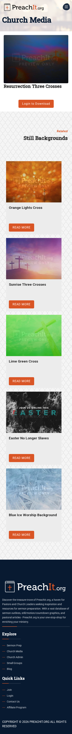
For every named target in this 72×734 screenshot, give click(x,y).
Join (9, 689)
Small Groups (14, 663)
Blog (9, 668)
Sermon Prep (14, 645)
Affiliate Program (16, 707)
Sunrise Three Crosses (27, 284)
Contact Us (13, 701)
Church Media (15, 651)
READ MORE (21, 227)
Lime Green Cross (23, 361)
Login (10, 695)
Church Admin (15, 657)
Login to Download (36, 103)
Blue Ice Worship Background (33, 515)
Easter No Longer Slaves (29, 438)
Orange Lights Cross (25, 208)
